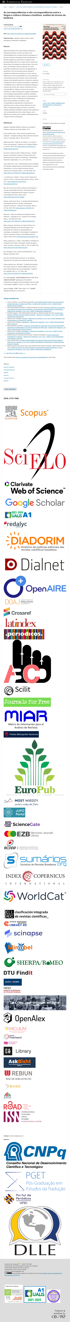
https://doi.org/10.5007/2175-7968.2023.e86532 (18, 273)
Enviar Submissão (10, 389)
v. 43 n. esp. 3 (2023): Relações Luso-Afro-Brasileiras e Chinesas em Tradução (36, 7)
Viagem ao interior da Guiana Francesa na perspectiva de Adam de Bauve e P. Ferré (36, 347)
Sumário (24, 318)
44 (18, 353)
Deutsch (6, 375)
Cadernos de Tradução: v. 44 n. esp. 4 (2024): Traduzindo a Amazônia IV (29, 349)
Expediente (25, 322)
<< (4, 353)
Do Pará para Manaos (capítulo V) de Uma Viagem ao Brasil (35, 314)
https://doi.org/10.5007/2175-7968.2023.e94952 (21, 33)
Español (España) (9, 367)
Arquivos (11, 7)
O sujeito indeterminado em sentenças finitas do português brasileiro (41, 340)
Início (5, 7)
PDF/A (47, 65)
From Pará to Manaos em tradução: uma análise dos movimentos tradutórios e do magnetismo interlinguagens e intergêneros (36, 308)
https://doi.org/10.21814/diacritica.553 (15, 247)
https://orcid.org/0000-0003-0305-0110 (13, 28)
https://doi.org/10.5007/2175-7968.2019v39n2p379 (19, 221)
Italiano (6, 381)
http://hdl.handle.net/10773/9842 (14, 197)
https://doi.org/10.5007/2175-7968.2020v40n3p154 (19, 173)
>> (25, 353)
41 (12, 353)
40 (11, 353)
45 (20, 353)
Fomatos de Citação (49, 94)
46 (22, 353)
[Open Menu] (3, 2)
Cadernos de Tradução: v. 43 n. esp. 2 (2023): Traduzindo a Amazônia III (29, 311)
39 (9, 353)
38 (7, 353)
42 (14, 353)
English (6, 372)
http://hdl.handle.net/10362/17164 (27, 236)
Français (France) (9, 378)
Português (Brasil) (9, 370)
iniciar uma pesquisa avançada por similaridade (30, 357)
